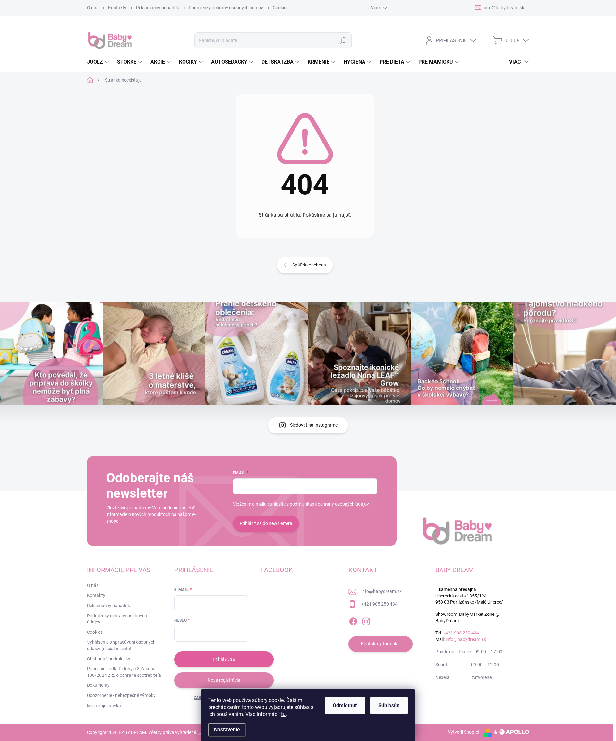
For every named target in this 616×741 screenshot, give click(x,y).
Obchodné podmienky (108, 658)
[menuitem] (99, 62)
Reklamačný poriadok (157, 7)
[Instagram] (366, 620)
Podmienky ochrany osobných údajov (226, 7)
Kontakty (117, 7)
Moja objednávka (104, 705)
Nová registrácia (224, 680)
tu (283, 714)
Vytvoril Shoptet (464, 732)
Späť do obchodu (309, 264)
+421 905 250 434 (379, 603)
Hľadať (343, 40)
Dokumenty (98, 685)
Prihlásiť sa (224, 659)
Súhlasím (389, 705)
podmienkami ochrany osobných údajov (329, 504)
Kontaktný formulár (380, 643)
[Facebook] (353, 620)
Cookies (280, 7)
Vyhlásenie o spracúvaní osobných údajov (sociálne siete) (121, 645)
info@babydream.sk (381, 591)
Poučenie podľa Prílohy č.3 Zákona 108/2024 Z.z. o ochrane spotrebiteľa (124, 672)
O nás (92, 7)
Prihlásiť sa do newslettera (266, 523)
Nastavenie (227, 730)
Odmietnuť (345, 705)
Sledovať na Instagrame (314, 425)
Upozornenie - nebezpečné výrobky (121, 695)
